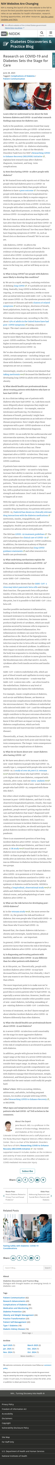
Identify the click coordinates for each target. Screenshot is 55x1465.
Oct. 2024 (32, 1352)
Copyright (6, 1423)
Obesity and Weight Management (18, 1315)
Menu (51, 36)
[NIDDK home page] (11, 34)
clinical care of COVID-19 (34, 537)
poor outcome (26, 190)
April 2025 (7, 1345)
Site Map (6, 1437)
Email (37, 1180)
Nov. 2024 (7, 1352)
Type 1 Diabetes (10, 1325)
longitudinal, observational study (28, 887)
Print (19, 1180)
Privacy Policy (8, 1404)
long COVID (19, 286)
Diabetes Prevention (12, 1311)
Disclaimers (7, 1418)
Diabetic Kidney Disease (14, 1329)
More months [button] (27, 1356)
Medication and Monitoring (15, 1308)
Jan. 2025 (7, 1348)
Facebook (25, 1180)
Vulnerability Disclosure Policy (15, 1428)
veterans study (18, 911)
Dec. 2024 (32, 1348)
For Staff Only (8, 1442)
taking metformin (11, 374)
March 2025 (33, 1345)
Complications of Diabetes (23, 76)
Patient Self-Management (14, 1322)
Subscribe (27, 1171)
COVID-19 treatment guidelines (29, 534)
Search (42, 36)
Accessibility (7, 1413)
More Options (43, 1180)
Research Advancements (14, 1301)
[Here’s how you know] (27, 26)
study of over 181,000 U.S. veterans (31, 770)
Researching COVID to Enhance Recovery (28, 1099)
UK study (15, 848)
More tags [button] (26, 1333)
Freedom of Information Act (14, 1409)
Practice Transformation (14, 1318)
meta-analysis (38, 781)
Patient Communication (14, 78)
